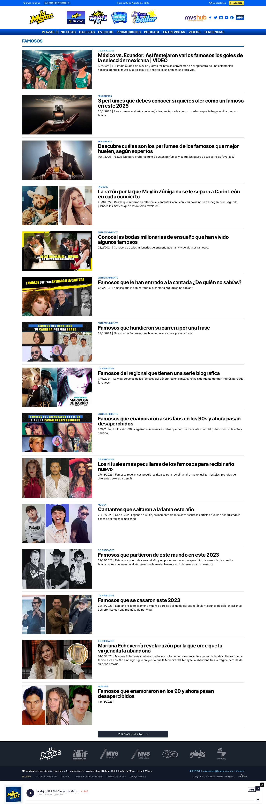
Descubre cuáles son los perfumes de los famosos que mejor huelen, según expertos (168, 148)
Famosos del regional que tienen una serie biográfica (159, 373)
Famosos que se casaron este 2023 (139, 600)
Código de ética (138, 776)
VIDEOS (194, 32)
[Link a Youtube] (226, 17)
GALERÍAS (87, 32)
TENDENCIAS (214, 32)
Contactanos (219, 3)
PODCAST (152, 32)
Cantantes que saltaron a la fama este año (146, 509)
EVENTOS (105, 32)
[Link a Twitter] (215, 17)
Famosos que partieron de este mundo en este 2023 (158, 555)
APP (240, 17)
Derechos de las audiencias (88, 776)
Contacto (239, 771)
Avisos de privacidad (46, 776)
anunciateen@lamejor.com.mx (218, 771)
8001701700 (195, 771)
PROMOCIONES (129, 32)
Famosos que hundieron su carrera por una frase (154, 328)
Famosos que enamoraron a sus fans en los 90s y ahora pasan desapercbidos (169, 421)
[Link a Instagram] (221, 17)
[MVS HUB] (195, 18)
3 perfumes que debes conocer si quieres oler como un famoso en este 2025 (171, 103)
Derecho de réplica (116, 776)
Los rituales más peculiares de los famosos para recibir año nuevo (166, 466)
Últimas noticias (31, 3)
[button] (57, 3)
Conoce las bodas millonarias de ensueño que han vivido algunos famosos (163, 239)
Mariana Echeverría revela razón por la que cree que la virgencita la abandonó (160, 648)
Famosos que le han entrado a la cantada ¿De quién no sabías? (170, 282)
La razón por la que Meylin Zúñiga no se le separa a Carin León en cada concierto (169, 194)
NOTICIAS (68, 32)
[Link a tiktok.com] (232, 17)
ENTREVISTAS (174, 32)
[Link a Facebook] (210, 17)
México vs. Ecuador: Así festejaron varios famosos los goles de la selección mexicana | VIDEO (170, 57)
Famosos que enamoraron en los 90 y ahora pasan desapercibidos (156, 693)
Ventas (28, 776)
